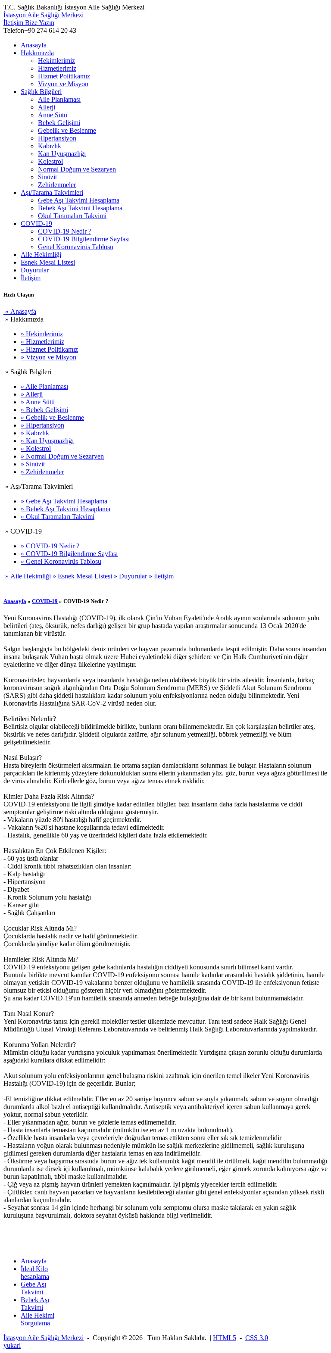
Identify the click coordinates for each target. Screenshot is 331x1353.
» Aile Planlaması (44, 386)
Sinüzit (47, 177)
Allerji (46, 107)
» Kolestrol (36, 448)
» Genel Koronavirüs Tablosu (61, 561)
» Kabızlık (35, 433)
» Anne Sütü (38, 402)
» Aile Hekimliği (27, 576)
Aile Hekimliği (41, 254)
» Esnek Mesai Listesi (81, 576)
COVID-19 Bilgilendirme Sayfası (84, 239)
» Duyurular (129, 576)
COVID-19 (36, 223)
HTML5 (224, 1337)
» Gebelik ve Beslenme (52, 417)
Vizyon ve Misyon (63, 83)
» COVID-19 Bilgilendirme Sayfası (69, 553)
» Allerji (32, 394)
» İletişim (160, 576)
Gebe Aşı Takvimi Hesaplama (78, 200)
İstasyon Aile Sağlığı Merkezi (43, 15)
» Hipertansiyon (42, 425)
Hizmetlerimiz (57, 68)
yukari (12, 1345)
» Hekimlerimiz (42, 333)
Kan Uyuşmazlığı (62, 153)
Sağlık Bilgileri (41, 91)
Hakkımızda (37, 52)
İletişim (28, 22)
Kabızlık (49, 146)
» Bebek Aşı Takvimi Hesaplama (65, 508)
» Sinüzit (33, 464)
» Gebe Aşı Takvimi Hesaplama (64, 501)
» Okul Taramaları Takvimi (57, 516)
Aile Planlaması (59, 99)
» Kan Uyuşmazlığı (47, 440)
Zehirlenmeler (57, 184)
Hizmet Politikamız (64, 76)
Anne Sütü (52, 115)
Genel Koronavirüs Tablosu (75, 246)
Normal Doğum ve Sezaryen (77, 169)
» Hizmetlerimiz (42, 341)
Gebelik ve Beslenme (67, 130)
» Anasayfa (19, 311)
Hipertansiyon (57, 138)
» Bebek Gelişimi (44, 409)
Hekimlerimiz (56, 60)
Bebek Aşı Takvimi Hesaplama (80, 208)
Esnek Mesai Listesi (48, 262)
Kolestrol (50, 161)
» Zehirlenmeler (42, 471)
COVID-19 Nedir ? (64, 231)
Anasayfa (34, 45)
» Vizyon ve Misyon (48, 357)
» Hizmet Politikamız (49, 349)
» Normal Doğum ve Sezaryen (62, 456)
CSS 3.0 (256, 1337)
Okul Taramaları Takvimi (72, 215)
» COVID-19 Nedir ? (50, 546)
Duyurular (35, 270)
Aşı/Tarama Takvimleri (52, 192)
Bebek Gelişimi (59, 122)
